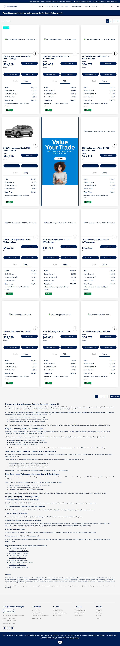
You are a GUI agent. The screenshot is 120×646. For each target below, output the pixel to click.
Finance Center (79, 615)
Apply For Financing (80, 610)
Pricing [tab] (26, 81)
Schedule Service (58, 610)
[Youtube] (12, 628)
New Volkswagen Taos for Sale (17, 558)
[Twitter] (8, 628)
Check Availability (29, 63)
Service (56, 607)
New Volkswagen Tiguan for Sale (18, 560)
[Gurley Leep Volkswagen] (11, 6)
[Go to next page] (114, 21)
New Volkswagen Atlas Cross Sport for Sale (21, 562)
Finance (78, 607)
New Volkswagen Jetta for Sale (17, 548)
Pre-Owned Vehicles (37, 613)
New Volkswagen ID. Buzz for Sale (18, 567)
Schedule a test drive (66, 448)
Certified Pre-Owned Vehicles (40, 615)
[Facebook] (4, 628)
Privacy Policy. (74, 638)
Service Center (57, 615)
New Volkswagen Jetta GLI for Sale (18, 551)
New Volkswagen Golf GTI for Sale (18, 553)
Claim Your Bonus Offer (12, 74)
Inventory (36, 607)
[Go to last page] (118, 21)
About (99, 607)
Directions (99, 613)
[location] (74, 1)
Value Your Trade (29, 74)
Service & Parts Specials (59, 613)
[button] (35, 53)
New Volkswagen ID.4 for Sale (17, 565)
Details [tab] (15, 81)
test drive (59, 493)
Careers (98, 618)
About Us (98, 615)
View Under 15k (36, 618)
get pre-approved (37, 470)
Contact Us (10, 611)
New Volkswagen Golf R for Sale (18, 555)
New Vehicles (35, 610)
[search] (118, 6)
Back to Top (115, 397)
